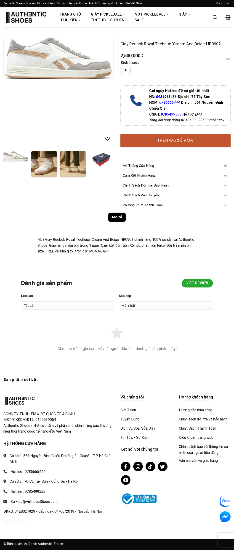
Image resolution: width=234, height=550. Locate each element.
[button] (223, 3)
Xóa (228, 59)
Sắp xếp (125, 296)
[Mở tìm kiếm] (214, 17)
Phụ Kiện (69, 20)
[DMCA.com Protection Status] (14, 522)
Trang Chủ (70, 14)
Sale (139, 20)
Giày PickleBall (106, 14)
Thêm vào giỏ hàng (175, 140)
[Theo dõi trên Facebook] (125, 466)
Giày (183, 14)
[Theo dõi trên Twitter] (163, 466)
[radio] (125, 70)
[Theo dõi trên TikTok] (150, 466)
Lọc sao (27, 296)
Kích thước (130, 63)
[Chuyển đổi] (225, 166)
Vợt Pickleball (150, 14)
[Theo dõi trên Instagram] (138, 466)
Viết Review (197, 283)
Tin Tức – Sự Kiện (107, 20)
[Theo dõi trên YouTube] (125, 480)
